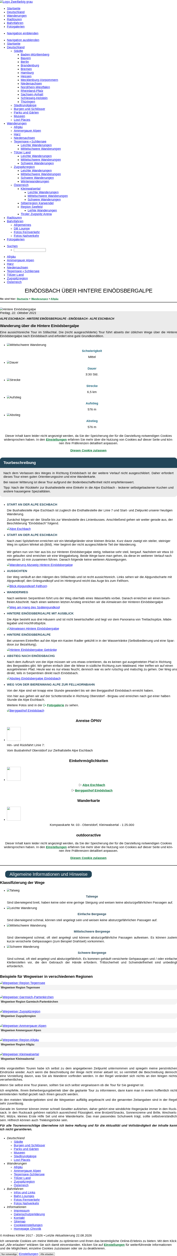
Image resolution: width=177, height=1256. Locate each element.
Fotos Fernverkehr (27, 1199)
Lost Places (22, 1160)
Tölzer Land (22, 1178)
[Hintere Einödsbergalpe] (33, 628)
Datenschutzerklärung (29, 1214)
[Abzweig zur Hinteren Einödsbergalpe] (40, 565)
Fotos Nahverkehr (26, 1203)
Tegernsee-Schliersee (29, 1174)
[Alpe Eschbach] (19, 529)
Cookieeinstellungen (28, 1225)
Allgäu (54, 298)
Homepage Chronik (27, 1228)
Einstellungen (56, 439)
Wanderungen (39, 298)
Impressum (22, 1210)
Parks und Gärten (26, 1149)
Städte (18, 1141)
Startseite (22, 298)
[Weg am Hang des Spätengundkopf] (33, 607)
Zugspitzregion (24, 1181)
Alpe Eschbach (93, 785)
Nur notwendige (9, 1254)
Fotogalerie (55, 705)
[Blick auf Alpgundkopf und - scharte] (27, 586)
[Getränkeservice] (32, 650)
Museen (19, 1152)
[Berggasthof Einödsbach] (25, 710)
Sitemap (19, 1221)
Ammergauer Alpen (27, 1170)
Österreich (21, 1185)
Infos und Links (24, 1192)
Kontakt (19, 1218)
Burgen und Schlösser (29, 1145)
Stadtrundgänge (25, 1156)
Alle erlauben (46, 1254)
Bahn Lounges (24, 1196)
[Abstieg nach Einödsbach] (34, 678)
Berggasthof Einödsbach (94, 790)
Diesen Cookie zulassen (88, 450)
